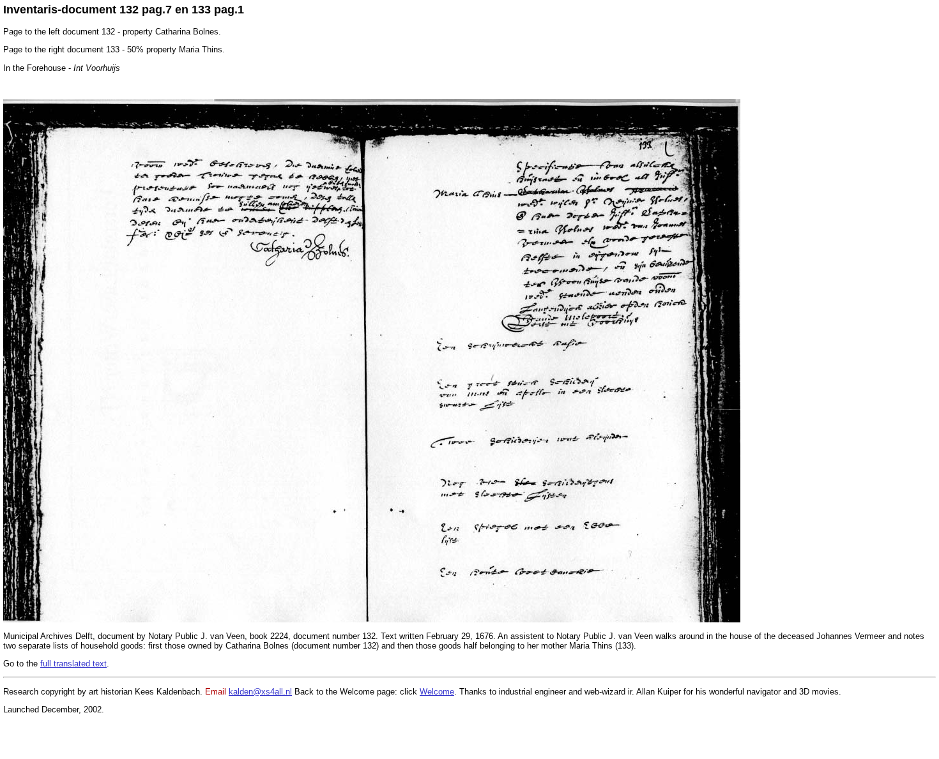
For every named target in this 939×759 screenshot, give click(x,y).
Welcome (437, 691)
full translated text (73, 663)
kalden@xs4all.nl (260, 691)
